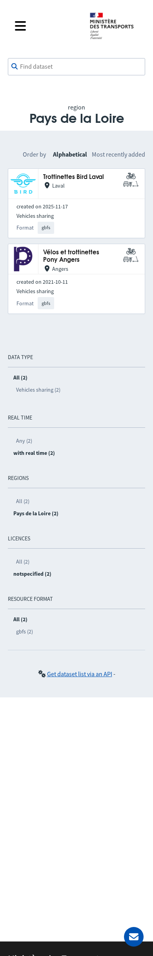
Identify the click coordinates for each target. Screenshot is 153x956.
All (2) (22, 501)
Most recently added (118, 154)
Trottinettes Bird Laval (73, 177)
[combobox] (76, 66)
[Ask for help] (134, 937)
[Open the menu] (46, 26)
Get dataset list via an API (79, 674)
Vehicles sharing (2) (38, 389)
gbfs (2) (24, 631)
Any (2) (24, 440)
